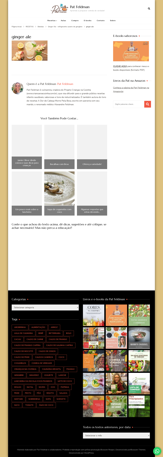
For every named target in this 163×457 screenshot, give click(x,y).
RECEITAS (30, 27)
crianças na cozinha (25, 369)
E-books (87, 20)
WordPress (89, 453)
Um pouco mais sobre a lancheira (26, 210)
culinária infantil (51, 369)
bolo (68, 333)
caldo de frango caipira (27, 345)
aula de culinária (23, 333)
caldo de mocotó (23, 351)
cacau (17, 339)
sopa (48, 399)
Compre (75, 20)
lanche (62, 375)
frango (70, 369)
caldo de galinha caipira (59, 345)
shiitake (18, 399)
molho (17, 387)
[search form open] (149, 8)
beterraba (54, 333)
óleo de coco (46, 405)
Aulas (63, 20)
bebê (40, 333)
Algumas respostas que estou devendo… (92, 210)
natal (30, 387)
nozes (42, 387)
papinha (65, 387)
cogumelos (20, 363)
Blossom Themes (137, 449)
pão (39, 393)
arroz (54, 327)
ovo (53, 387)
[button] (93, 315)
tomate (29, 405)
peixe (16, 393)
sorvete (61, 399)
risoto (50, 393)
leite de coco (65, 381)
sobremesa (34, 399)
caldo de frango (58, 339)
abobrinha (20, 327)
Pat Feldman (79, 7)
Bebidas (41, 27)
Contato (101, 20)
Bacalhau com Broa (59, 164)
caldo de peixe (21, 357)
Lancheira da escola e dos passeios (33, 381)
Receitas (51, 20)
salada (63, 393)
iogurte (48, 375)
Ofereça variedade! (92, 164)
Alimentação (38, 327)
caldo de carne (35, 339)
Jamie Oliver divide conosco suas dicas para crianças (26, 163)
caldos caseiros (44, 357)
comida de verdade (42, 363)
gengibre (19, 375)
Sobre (113, 20)
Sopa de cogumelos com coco (59, 210)
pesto (28, 393)
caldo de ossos (47, 351)
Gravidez (34, 375)
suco (17, 405)
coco (61, 357)
